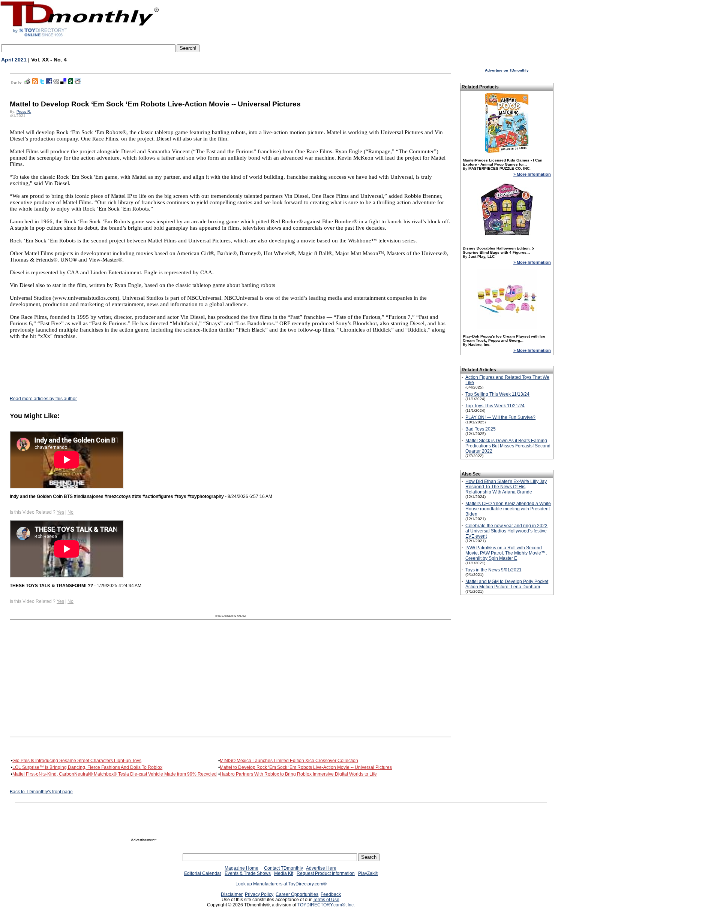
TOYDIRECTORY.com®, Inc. (326, 905)
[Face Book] (49, 82)
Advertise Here (321, 868)
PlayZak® (368, 873)
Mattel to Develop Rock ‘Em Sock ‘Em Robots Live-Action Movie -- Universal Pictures (306, 767)
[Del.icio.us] (63, 82)
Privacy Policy (259, 894)
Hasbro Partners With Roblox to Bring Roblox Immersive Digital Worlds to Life (298, 774)
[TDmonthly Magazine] (79, 36)
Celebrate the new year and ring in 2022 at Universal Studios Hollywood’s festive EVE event (506, 531)
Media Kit (283, 873)
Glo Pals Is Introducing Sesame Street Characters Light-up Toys (76, 760)
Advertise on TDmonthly (507, 70)
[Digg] (56, 82)
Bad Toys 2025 (480, 429)
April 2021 (14, 60)
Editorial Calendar (202, 873)
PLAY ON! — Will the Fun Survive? (500, 417)
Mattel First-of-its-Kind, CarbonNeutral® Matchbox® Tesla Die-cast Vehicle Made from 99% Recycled (114, 774)
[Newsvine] (71, 82)
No (71, 512)
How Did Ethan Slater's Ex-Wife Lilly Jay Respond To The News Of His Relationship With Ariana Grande (506, 487)
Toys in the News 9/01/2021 (493, 570)
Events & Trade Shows (248, 873)
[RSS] (35, 82)
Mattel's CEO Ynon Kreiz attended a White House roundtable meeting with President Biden (508, 509)
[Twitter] (42, 82)
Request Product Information (326, 873)
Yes (60, 512)
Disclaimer (232, 894)
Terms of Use (326, 899)
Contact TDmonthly (283, 868)
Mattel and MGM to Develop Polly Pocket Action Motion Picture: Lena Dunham (506, 584)
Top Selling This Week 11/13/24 (497, 394)
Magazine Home (241, 868)
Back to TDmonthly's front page (41, 791)
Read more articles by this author (43, 398)
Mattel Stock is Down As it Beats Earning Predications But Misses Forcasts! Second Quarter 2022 (507, 446)
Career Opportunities (297, 894)
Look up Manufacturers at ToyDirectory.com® (281, 884)
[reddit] (78, 82)
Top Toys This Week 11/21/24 (495, 405)
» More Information (532, 174)
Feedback (331, 894)
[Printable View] (27, 82)
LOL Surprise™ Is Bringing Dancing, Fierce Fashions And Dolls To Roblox (87, 767)
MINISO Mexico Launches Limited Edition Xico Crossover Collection (289, 760)
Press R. (23, 111)
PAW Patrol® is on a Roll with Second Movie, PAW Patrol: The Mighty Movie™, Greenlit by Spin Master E (506, 553)
